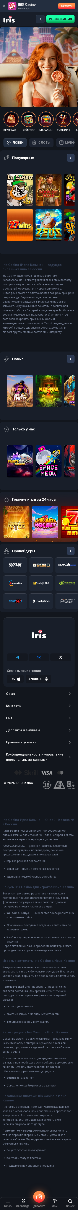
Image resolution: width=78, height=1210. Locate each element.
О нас (10, 693)
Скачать (66, 6)
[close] (4, 6)
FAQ (9, 718)
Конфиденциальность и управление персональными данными (34, 756)
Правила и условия (21, 742)
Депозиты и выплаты (23, 730)
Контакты (13, 706)
